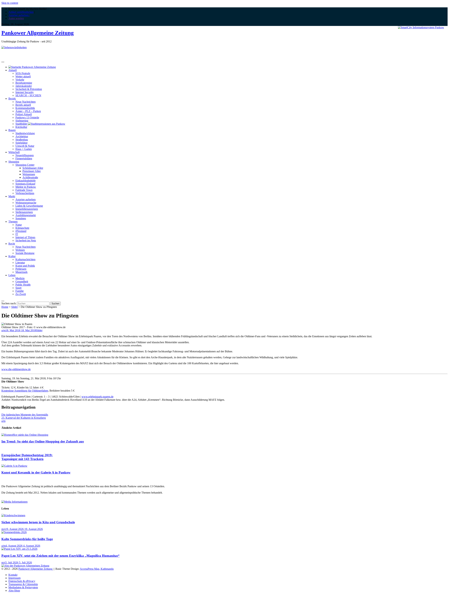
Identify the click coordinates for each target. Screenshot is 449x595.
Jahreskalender (23, 85)
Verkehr (19, 79)
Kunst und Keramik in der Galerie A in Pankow (36, 472)
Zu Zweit (20, 294)
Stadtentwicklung (25, 133)
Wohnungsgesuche (25, 202)
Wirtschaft (14, 152)
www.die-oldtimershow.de (16, 369)
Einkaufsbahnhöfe (25, 180)
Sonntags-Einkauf (25, 183)
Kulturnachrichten (25, 259)
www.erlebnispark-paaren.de (97, 396)
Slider (14, 306)
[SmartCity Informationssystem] (421, 27)
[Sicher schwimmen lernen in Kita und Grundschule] (13, 515)
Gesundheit (21, 281)
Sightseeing (21, 120)
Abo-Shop (14, 590)
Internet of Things (25, 237)
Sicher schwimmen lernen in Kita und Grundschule (38, 522)
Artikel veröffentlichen (20, 12)
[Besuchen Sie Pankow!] (14, 47)
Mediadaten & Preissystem (23, 587)
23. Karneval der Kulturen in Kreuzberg (23, 417)
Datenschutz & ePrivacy (21, 581)
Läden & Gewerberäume (29, 205)
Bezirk (12, 98)
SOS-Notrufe (22, 73)
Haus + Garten (23, 149)
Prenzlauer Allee (31, 171)
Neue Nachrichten (25, 101)
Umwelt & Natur (24, 145)
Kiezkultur (21, 126)
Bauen (12, 130)
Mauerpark (21, 272)
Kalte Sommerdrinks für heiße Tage (27, 539)
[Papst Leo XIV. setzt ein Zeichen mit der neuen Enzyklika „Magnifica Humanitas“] (19, 548)
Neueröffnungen (24, 155)
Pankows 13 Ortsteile (27, 117)
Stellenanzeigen (24, 212)
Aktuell (12, 70)
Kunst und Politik (25, 265)
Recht (11, 243)
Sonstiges (20, 218)
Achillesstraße (30, 177)
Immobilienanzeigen (26, 208)
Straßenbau (21, 139)
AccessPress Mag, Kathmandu (97, 568)
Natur (18, 224)
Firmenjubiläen (23, 158)
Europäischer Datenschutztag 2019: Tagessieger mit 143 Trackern (27, 457)
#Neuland (20, 231)
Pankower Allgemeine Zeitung (37, 33)
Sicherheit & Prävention (28, 89)
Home (4, 306)
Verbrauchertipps (24, 193)
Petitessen (20, 268)
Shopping (13, 161)
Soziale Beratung (24, 253)
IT (16, 234)
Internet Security (24, 92)
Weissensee (28, 174)
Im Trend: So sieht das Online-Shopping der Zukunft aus (42, 441)
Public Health (23, 284)
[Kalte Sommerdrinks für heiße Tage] (14, 532)
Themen (13, 221)
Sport (18, 287)
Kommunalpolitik (25, 108)
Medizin (20, 278)
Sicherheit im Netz (25, 240)
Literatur (20, 262)
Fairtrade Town (23, 190)
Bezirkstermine (23, 82)
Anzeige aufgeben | (19, 15)
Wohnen (20, 249)
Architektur (21, 136)
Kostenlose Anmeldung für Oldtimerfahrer (24, 390)
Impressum (14, 577)
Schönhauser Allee (32, 167)
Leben (11, 275)
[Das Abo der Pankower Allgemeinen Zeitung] (25, 565)
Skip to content (9, 2)
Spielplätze (21, 142)
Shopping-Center (24, 164)
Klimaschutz (22, 227)
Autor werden (16, 18)
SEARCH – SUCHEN (28, 95)
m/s (3, 529)
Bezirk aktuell (23, 104)
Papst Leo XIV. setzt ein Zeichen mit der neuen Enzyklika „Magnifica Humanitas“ (60, 556)
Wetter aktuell (23, 76)
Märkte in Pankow (25, 186)
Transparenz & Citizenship (23, 584)
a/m (3, 330)
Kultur (12, 256)
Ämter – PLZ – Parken (28, 111)
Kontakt (12, 574)
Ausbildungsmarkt (25, 215)
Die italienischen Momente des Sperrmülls (24, 414)
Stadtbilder (21, 123)
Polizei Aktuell (23, 114)
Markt (11, 196)
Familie (19, 290)
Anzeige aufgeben (25, 199)
